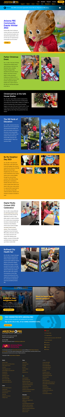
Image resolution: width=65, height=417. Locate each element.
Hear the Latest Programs (6, 387)
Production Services (46, 372)
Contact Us (44, 378)
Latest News (24, 362)
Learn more (39, 309)
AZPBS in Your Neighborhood (9, 299)
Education (24, 394)
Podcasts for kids (25, 387)
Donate (47, 330)
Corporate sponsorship (47, 388)
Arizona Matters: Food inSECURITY (8, 370)
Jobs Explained (4, 373)
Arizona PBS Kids (25, 378)
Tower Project (45, 391)
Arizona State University (17, 349)
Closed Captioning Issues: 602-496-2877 (52, 337)
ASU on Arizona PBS (5, 378)
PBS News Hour (25, 372)
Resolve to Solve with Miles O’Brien (8, 364)
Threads (47, 349)
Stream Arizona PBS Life (6, 380)
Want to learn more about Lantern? (44, 297)
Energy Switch (4, 372)
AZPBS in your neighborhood (27, 400)
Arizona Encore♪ (5, 392)
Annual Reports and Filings (47, 375)
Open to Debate (25, 368)
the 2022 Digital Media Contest (11, 212)
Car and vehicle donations (47, 393)
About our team (25, 411)
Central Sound (4, 389)
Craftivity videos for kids (26, 386)
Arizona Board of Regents (15, 355)
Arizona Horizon (25, 364)
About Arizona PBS (46, 364)
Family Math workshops (26, 391)
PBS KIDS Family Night (26, 381)
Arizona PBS (4, 351)
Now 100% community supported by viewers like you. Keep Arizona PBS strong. (30, 7)
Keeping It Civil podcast (6, 396)
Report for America (25, 410)
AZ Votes (24, 367)
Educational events (25, 398)
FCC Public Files (47, 333)
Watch (3, 360)
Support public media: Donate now (49, 382)
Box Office (44, 370)
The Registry (24, 401)
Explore (7, 42)
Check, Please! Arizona (6, 365)
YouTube (47, 347)
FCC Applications (48, 335)
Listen (3, 385)
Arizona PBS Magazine (46, 365)
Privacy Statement (48, 340)
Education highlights (26, 396)
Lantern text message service (27, 384)
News (23, 360)
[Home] (11, 2)
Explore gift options (46, 380)
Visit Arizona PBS (45, 377)
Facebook (47, 342)
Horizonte (24, 365)
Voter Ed (23, 370)
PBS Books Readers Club (47, 373)
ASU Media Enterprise (34, 349)
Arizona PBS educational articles (28, 403)
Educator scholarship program (27, 406)
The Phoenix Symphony (6, 391)
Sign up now (7, 325)
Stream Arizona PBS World (7, 382)
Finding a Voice (5, 397)
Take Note (4, 394)
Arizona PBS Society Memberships (49, 383)
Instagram (47, 344)
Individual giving (45, 386)
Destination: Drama (5, 375)
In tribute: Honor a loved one (48, 390)
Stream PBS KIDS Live (26, 379)
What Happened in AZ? (6, 368)
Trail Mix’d (4, 367)
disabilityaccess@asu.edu (20, 341)
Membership (45, 385)
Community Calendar (46, 368)
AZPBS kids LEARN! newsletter (27, 383)
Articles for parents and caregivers (28, 389)
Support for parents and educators (28, 408)
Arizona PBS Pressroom (47, 367)
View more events (8, 309)
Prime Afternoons (5, 377)
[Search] (63, 4)
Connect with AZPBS (46, 362)
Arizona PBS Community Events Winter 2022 (11, 24)
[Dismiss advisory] (60, 8)
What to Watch (5, 362)
